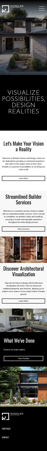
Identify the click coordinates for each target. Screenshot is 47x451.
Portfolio (6, 428)
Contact (5, 437)
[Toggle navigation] (42, 8)
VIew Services (23, 229)
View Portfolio (23, 358)
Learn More (23, 178)
